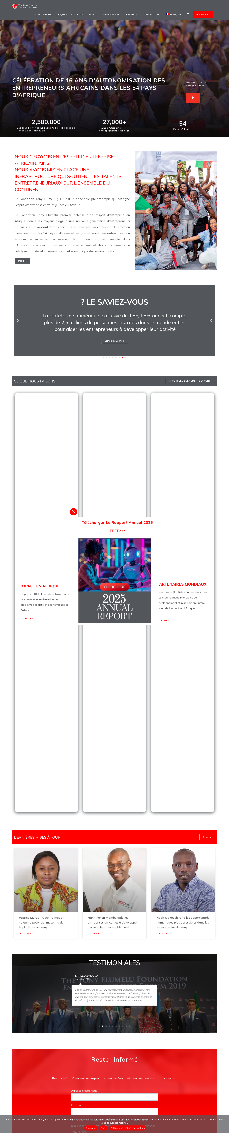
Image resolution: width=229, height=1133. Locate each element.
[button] (18, 320)
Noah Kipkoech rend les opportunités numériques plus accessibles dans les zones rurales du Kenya (182, 922)
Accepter (91, 1128)
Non (103, 1128)
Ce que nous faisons (70, 14)
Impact (93, 14)
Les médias (133, 14)
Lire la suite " (26, 933)
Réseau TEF (153, 14)
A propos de (43, 14)
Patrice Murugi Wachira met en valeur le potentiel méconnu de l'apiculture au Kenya (41, 922)
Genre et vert (112, 14)
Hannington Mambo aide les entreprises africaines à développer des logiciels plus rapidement (113, 922)
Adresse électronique (84, 1090)
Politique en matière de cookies (127, 1128)
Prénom (76, 1105)
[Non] (224, 1124)
